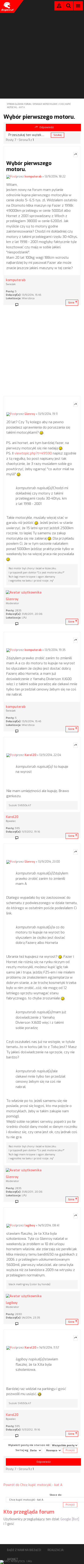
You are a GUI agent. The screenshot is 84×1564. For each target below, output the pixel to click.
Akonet (12, 1559)
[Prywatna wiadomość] (18, 305)
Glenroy (29, 414)
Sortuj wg (22, 1450)
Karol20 (30, 755)
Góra (71, 302)
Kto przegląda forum (29, 1511)
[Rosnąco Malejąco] (53, 1450)
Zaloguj (59, 6)
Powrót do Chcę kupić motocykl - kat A (33, 1485)
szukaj (68, 5)
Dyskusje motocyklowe (45, 104)
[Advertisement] (42, 43)
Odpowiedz (46, 127)
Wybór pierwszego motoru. (39, 117)
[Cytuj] (75, 154)
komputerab (33, 176)
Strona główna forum (19, 104)
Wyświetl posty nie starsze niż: (29, 1445)
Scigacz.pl (7, 6)
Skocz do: (55, 1495)
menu (78, 5)
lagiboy (29, 1225)
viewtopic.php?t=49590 (33, 453)
